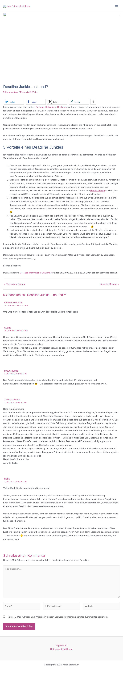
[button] (14, 102)
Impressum (61, 645)
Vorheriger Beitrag (14, 284)
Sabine (7, 328)
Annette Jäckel (12, 400)
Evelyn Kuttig (11, 371)
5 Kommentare (10, 92)
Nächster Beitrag (109, 284)
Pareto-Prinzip (97, 190)
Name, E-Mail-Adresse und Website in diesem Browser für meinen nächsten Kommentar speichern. (58, 617)
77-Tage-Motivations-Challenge (51, 107)
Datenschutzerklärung (61, 649)
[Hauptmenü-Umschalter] (116, 6)
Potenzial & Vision (29, 92)
